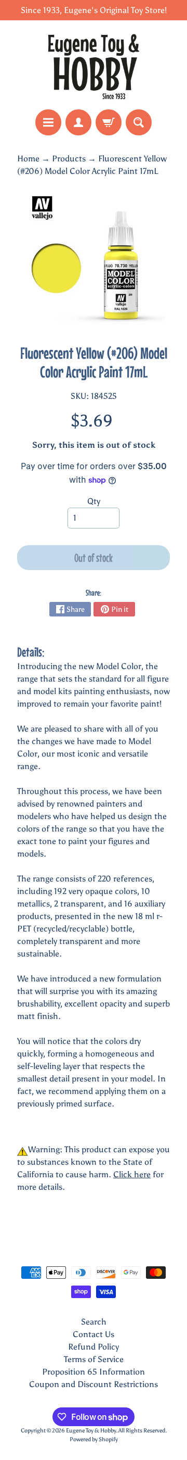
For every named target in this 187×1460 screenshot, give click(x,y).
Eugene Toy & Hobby (91, 1430)
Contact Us (93, 1334)
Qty (93, 501)
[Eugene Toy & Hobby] (93, 65)
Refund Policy (93, 1347)
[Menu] (48, 122)
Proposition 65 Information (93, 1372)
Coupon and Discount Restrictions (93, 1384)
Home (28, 158)
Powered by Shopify (94, 1439)
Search (93, 1322)
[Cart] (109, 122)
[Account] (78, 122)
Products (69, 158)
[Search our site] (139, 122)
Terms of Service (94, 1359)
